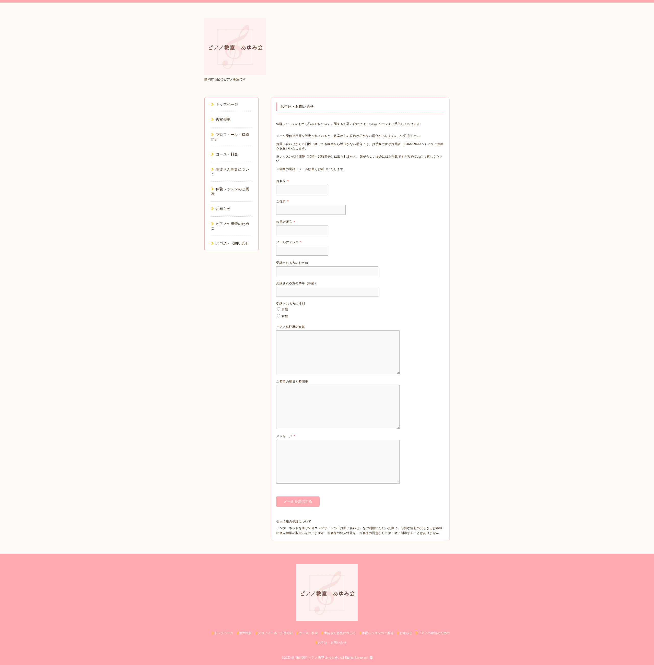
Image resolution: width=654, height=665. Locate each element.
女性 (285, 316)
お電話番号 (285, 222)
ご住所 (282, 201)
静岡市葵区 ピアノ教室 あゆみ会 (314, 657)
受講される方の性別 (290, 303)
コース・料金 (227, 154)
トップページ (227, 104)
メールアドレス (288, 242)
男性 (285, 309)
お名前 (282, 181)
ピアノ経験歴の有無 (290, 327)
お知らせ (223, 209)
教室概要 (223, 120)
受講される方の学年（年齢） (297, 283)
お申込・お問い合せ (232, 243)
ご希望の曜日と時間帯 (292, 381)
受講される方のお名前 (292, 263)
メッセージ (285, 436)
